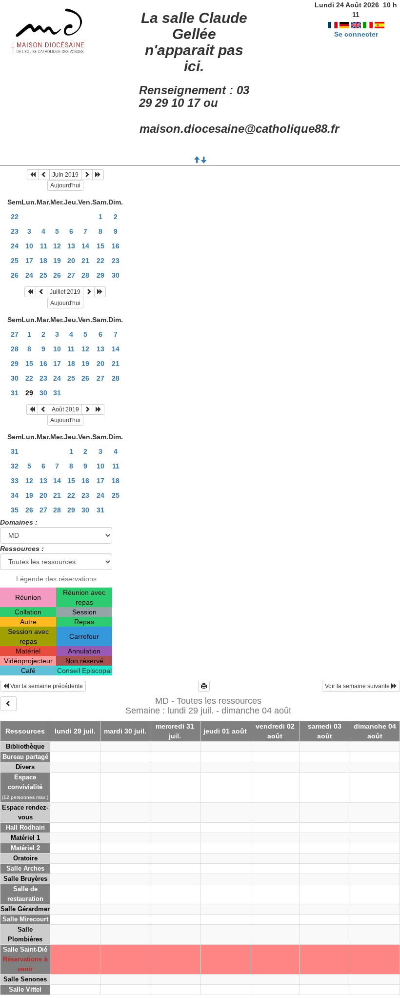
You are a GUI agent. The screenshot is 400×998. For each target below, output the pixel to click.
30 (116, 275)
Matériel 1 (25, 837)
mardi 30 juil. (125, 731)
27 (71, 275)
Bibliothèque (25, 746)
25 (15, 261)
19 (57, 261)
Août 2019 (65, 409)
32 (15, 466)
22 (15, 217)
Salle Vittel (25, 989)
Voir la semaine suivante (358, 686)
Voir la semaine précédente (46, 686)
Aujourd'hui (65, 185)
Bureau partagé (25, 756)
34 (15, 495)
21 (85, 261)
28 (85, 275)
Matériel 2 (25, 848)
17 (29, 261)
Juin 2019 (65, 174)
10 (29, 246)
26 (15, 275)
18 (43, 261)
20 (71, 261)
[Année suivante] (98, 174)
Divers (25, 767)
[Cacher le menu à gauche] (8, 703)
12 (57, 246)
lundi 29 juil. (75, 731)
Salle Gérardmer (25, 909)
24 (15, 246)
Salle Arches (25, 868)
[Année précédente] (33, 174)
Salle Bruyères (25, 878)
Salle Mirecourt (25, 919)
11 (43, 246)
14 (85, 246)
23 (15, 231)
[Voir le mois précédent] (44, 174)
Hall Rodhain (25, 827)
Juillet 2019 (65, 291)
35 (15, 510)
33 (15, 481)
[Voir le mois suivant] (87, 174)
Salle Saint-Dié (25, 949)
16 (116, 246)
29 (100, 275)
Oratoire (25, 858)
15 (100, 246)
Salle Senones (25, 979)
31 (15, 393)
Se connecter (356, 34)
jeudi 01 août (225, 731)
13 (71, 246)
